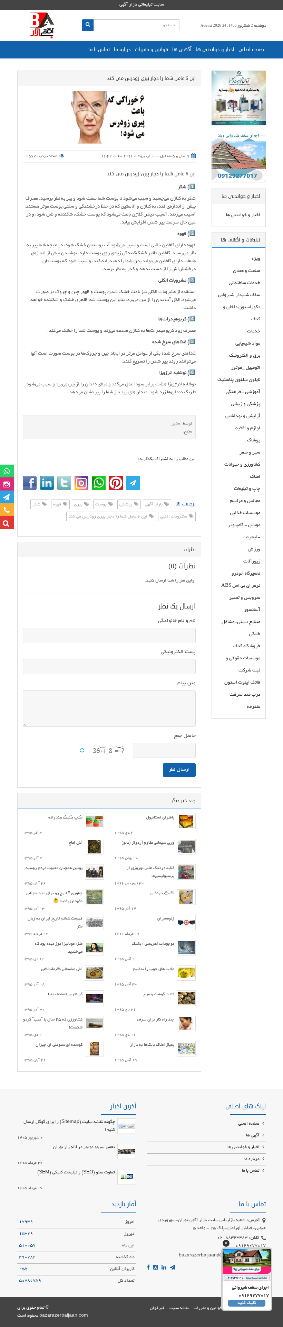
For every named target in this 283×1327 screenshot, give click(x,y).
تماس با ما (99, 49)
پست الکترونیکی (178, 652)
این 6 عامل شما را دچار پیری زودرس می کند (151, 174)
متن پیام (186, 683)
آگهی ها (182, 49)
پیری (79, 504)
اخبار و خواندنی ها (215, 49)
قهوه (57, 504)
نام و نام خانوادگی (177, 621)
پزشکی (126, 504)
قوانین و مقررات (151, 49)
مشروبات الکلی (174, 516)
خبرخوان (157, 1308)
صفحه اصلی (251, 49)
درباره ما (122, 49)
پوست (101, 504)
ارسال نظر (179, 769)
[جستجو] (88, 25)
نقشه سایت (179, 1308)
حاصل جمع (185, 736)
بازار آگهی (154, 504)
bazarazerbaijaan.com (63, 1316)
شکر (36, 504)
